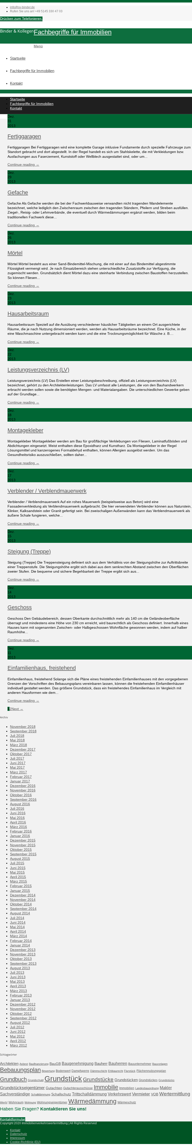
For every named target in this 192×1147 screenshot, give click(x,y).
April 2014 (18, 931)
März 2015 (18, 881)
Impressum (17, 1138)
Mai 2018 (17, 740)
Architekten (9, 1063)
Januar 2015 (20, 891)
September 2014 (23, 909)
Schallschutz (61, 1094)
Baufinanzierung (38, 1063)
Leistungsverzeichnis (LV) (38, 370)
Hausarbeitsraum (28, 313)
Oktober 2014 (21, 904)
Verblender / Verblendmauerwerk (47, 491)
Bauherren (117, 1063)
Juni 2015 (18, 868)
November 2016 (23, 790)
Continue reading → (23, 164)
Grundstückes (148, 1080)
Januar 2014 (20, 945)
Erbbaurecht (115, 1070)
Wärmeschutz (127, 1102)
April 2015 (18, 877)
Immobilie (106, 1087)
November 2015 (23, 845)
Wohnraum (16, 1102)
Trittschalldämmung (89, 1094)
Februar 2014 (21, 941)
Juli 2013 (17, 972)
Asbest (24, 1063)
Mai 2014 (17, 927)
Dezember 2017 (23, 749)
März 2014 (18, 936)
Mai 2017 (17, 767)
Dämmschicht (98, 1070)
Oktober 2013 (21, 959)
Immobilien (126, 1088)
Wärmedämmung (92, 1101)
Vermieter (141, 1093)
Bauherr (101, 1063)
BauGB (55, 1064)
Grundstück (63, 1078)
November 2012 (23, 1009)
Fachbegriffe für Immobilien (73, 32)
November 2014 (23, 900)
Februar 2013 (21, 995)
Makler (166, 1087)
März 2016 (18, 827)
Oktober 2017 (21, 754)
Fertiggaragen (24, 136)
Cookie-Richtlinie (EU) (25, 1142)
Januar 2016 (20, 836)
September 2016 (23, 799)
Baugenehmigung (78, 1063)
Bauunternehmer (139, 1064)
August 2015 (20, 859)
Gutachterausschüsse (78, 1088)
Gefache (18, 192)
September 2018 (23, 731)
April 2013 (18, 986)
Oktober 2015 (21, 850)
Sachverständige (15, 1094)
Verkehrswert (119, 1094)
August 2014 (20, 913)
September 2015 (23, 854)
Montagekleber (25, 430)
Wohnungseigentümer (52, 1102)
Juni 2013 (18, 977)
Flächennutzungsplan (151, 1071)
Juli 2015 (17, 863)
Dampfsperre (80, 1071)
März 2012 (18, 1045)
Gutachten (54, 1088)
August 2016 (20, 804)
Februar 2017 (21, 777)
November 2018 (23, 727)
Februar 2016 (21, 831)
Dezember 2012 (23, 1004)
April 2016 (18, 822)
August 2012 (20, 1023)
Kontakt (16, 83)
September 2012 (23, 1018)
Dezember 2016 (23, 786)
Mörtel (15, 253)
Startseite (18, 58)
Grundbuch (13, 1079)
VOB (154, 1094)
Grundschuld (36, 1080)
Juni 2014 (18, 922)
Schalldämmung (40, 1094)
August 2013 (20, 968)
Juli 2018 (17, 736)
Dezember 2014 (23, 895)
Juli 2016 (17, 808)
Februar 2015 (21, 886)
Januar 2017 (20, 781)
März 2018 (18, 745)
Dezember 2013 (23, 950)
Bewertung (48, 1070)
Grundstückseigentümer (22, 1087)
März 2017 (18, 772)
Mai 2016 (17, 818)
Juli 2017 (17, 758)
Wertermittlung (174, 1093)
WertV (4, 1102)
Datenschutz (18, 1134)
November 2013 (23, 954)
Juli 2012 (17, 1027)
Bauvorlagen (160, 1063)
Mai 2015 (17, 872)
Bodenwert (63, 1071)
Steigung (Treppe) (29, 551)
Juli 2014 (17, 918)
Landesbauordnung (147, 1088)
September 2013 (23, 963)
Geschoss (20, 607)
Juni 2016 (18, 813)
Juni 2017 (18, 763)
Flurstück (130, 1070)
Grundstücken (126, 1080)
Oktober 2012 (21, 1014)
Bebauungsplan (20, 1070)
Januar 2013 (20, 1000)
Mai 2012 (17, 1036)
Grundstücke (98, 1079)
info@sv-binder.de (22, 7)
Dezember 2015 (23, 840)
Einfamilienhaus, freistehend (42, 668)
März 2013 (18, 991)
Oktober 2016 (21, 795)
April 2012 (18, 1041)
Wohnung (30, 1102)
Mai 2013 (17, 981)
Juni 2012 (18, 1032)
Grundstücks (166, 1080)
